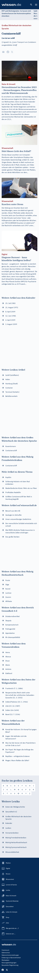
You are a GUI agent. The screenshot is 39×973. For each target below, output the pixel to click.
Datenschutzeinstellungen (10, 955)
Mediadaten (5, 960)
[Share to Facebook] (8, 52)
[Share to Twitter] (12, 52)
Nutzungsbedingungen (9, 963)
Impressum (5, 950)
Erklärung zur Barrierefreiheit (11, 958)
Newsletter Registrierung (10, 965)
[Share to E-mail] (3, 52)
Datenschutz (6, 953)
